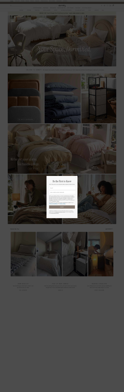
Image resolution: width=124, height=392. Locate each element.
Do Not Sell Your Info (55, 213)
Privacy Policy (62, 203)
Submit (62, 207)
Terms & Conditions (53, 203)
